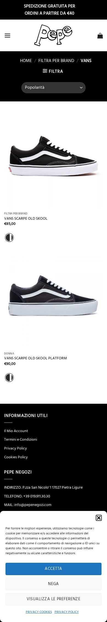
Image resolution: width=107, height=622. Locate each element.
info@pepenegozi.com (32, 505)
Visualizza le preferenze (54, 599)
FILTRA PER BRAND (56, 61)
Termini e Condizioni (20, 439)
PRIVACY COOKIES (39, 612)
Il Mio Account (16, 431)
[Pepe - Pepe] (53, 35)
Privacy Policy (15, 448)
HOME (24, 61)
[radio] (9, 237)
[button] (99, 518)
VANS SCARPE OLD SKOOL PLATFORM (35, 358)
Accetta (53, 569)
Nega (53, 584)
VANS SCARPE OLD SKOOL (25, 218)
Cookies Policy (16, 457)
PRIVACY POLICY (67, 612)
